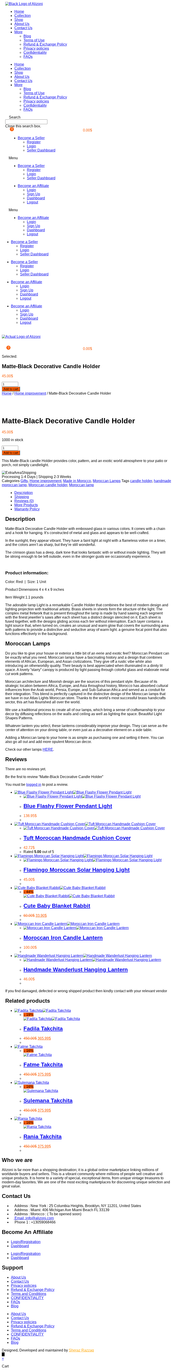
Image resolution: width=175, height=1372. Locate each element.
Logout (32, 202)
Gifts (24, 481)
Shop (18, 20)
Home (19, 11)
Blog (27, 36)
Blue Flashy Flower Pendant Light (67, 806)
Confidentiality (35, 52)
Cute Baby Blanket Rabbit (56, 906)
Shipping (21, 497)
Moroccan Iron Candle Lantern (63, 938)
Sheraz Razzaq (81, 1350)
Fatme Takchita (43, 1064)
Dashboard (36, 198)
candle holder (141, 481)
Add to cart (11, 389)
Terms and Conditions (28, 1294)
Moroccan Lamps (107, 481)
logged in (33, 784)
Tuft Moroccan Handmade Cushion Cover (77, 838)
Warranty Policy (27, 509)
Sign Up (33, 194)
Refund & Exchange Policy (45, 44)
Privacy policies (36, 48)
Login (31, 146)
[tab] (92, 493)
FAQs (28, 57)
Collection (22, 16)
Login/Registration (26, 1242)
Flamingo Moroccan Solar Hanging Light (76, 870)
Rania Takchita (42, 1136)
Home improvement (30, 393)
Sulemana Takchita (47, 1100)
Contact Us (23, 28)
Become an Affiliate (33, 186)
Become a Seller (31, 138)
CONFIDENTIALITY (27, 1298)
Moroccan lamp (81, 485)
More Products (26, 505)
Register (34, 142)
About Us (21, 24)
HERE (48, 749)
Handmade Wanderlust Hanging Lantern (75, 969)
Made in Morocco (77, 481)
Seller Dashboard (41, 150)
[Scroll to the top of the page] (3, 1354)
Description (23, 493)
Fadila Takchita (43, 1028)
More (18, 32)
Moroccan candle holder (47, 485)
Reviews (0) (24, 501)
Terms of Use (34, 40)
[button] (87, 117)
